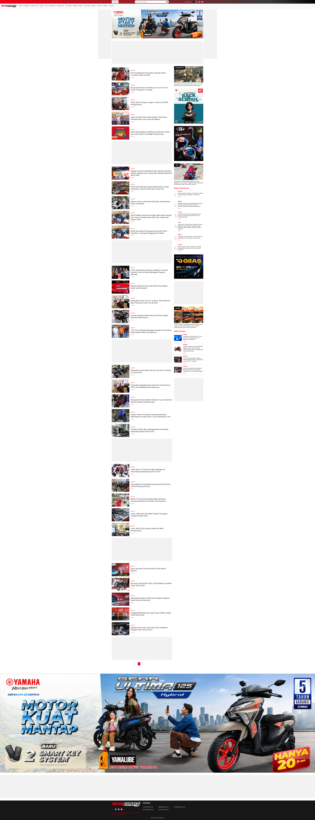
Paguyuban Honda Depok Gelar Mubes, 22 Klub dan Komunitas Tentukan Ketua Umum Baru (188, 84)
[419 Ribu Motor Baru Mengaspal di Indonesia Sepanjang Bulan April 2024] (120, 430)
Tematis (99, 5)
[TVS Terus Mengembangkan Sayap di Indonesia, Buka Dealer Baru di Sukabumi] (120, 331)
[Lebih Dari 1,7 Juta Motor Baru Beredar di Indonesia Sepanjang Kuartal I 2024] (120, 470)
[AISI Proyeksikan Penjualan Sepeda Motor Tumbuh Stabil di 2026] (120, 74)
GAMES (105, 5)
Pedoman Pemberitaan (118, 814)
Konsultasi (34, 5)
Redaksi (128, 812)
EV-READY (27, 5)
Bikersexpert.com (163, 807)
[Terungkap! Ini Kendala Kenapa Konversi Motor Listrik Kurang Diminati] (120, 485)
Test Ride (68, 5)
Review (75, 5)
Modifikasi (52, 5)
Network (115, 1)
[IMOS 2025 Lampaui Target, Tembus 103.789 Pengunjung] (120, 103)
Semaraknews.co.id (179, 807)
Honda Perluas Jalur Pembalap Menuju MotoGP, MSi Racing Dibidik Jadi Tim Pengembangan (189, 215)
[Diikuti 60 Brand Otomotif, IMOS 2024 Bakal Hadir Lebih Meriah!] (120, 287)
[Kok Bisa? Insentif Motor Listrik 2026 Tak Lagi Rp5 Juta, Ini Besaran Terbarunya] (178, 338)
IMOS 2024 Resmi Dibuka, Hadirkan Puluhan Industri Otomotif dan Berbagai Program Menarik (149, 272)
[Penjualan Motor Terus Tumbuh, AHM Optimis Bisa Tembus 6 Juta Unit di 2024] (120, 301)
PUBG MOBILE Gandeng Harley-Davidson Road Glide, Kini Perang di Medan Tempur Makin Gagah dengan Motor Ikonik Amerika (188, 326)
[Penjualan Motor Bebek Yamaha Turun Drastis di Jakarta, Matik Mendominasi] (120, 401)
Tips (46, 5)
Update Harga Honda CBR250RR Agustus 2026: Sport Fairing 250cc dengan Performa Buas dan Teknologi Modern (190, 205)
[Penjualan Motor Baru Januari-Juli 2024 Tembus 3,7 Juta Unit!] (120, 371)
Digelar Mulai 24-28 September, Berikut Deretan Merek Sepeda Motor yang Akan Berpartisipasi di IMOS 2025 (151, 173)
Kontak (114, 812)
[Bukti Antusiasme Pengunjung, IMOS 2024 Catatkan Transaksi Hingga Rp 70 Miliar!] (120, 232)
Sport (81, 5)
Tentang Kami (135, 812)
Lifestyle (87, 5)
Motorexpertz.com (148, 809)
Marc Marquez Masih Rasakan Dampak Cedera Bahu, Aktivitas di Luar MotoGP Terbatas (189, 248)
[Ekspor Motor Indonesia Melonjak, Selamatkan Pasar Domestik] (120, 202)
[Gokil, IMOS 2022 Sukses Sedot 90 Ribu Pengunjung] (120, 529)
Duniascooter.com (163, 809)
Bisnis (93, 5)
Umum (42, 5)
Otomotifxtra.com (148, 807)
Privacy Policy (121, 812)
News (20, 5)
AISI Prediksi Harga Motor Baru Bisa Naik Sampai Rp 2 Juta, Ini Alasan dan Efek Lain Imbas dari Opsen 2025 (151, 217)
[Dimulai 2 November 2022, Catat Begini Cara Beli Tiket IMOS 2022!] (120, 584)
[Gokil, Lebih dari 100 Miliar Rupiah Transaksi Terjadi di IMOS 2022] (120, 514)
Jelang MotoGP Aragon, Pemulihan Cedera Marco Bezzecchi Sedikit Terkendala (190, 194)
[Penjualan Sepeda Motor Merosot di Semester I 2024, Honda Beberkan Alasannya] (120, 386)
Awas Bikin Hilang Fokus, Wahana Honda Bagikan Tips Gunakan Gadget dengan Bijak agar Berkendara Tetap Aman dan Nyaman (188, 183)
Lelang (111, 5)
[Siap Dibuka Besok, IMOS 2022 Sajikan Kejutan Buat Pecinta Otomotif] (120, 599)
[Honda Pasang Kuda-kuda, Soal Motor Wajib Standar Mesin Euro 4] (120, 316)
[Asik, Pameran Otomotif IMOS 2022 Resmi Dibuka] (120, 569)
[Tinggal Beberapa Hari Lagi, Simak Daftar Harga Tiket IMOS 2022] (120, 614)
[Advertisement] (104, 34)
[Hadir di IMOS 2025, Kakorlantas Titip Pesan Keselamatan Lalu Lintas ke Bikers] (120, 118)
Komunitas (60, 5)
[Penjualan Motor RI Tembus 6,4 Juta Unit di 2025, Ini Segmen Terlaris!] (120, 88)
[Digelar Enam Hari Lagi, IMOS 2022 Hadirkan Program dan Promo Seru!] (120, 628)
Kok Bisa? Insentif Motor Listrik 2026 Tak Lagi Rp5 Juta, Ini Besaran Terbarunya (190, 237)
